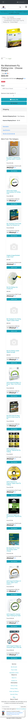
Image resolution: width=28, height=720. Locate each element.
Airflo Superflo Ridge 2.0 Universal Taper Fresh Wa (14, 646)
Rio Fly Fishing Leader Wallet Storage (13, 351)
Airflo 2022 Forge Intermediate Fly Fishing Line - (13, 192)
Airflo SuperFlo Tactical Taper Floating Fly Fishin (14, 614)
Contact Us (14, 680)
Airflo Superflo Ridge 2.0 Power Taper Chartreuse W (14, 384)
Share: (3, 73)
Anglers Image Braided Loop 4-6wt (13, 256)
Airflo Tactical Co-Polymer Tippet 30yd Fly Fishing (14, 483)
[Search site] (20, 7)
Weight (3, 85)
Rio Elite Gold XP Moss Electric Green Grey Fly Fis (13, 417)
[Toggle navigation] (3, 2)
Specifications (6, 130)
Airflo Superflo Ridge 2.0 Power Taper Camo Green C (14, 582)
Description (6, 126)
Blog (14, 697)
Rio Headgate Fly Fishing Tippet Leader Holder (14, 319)
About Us (14, 677)
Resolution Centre (14, 672)
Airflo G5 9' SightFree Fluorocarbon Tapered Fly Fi (14, 516)
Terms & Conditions (21, 709)
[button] (21, 2)
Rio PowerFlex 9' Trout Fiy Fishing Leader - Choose (13, 549)
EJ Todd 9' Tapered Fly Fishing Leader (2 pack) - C (14, 159)
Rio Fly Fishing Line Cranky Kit (12, 287)
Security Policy (14, 694)
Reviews (5, 133)
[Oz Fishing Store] (3, 7)
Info (25, 78)
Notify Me (14, 99)
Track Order (14, 669)
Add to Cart (14, 267)
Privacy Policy (14, 688)
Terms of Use (14, 685)
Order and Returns (14, 691)
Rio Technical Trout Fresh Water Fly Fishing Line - (14, 224)
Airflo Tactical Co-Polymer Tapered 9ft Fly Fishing (14, 450)
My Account (14, 667)
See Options (14, 171)
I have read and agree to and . (14, 709)
